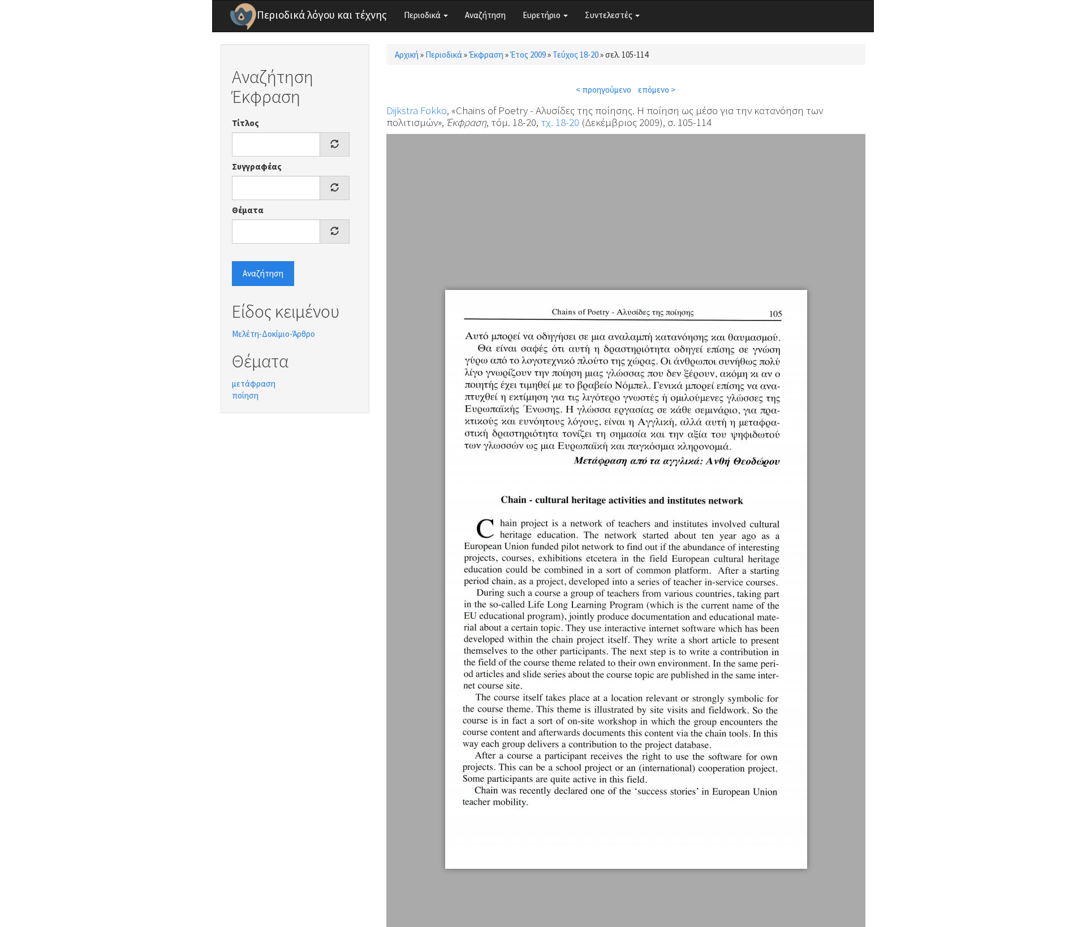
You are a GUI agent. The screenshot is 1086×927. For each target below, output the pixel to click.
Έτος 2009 (528, 54)
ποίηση (245, 395)
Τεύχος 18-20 (575, 54)
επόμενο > (656, 89)
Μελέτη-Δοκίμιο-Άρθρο (273, 333)
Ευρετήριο (542, 15)
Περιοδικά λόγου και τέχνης (322, 14)
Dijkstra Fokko (416, 110)
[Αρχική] (243, 16)
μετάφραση (253, 383)
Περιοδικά (423, 15)
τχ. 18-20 (560, 122)
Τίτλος (245, 123)
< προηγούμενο (603, 89)
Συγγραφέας (257, 166)
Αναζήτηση (485, 15)
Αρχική (407, 54)
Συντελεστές (609, 15)
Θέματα (248, 210)
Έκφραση (486, 54)
